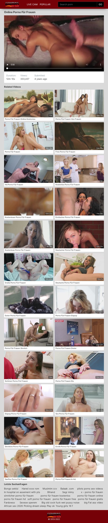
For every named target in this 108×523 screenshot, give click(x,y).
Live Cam (32, 4)
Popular (45, 4)
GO (100, 4)
